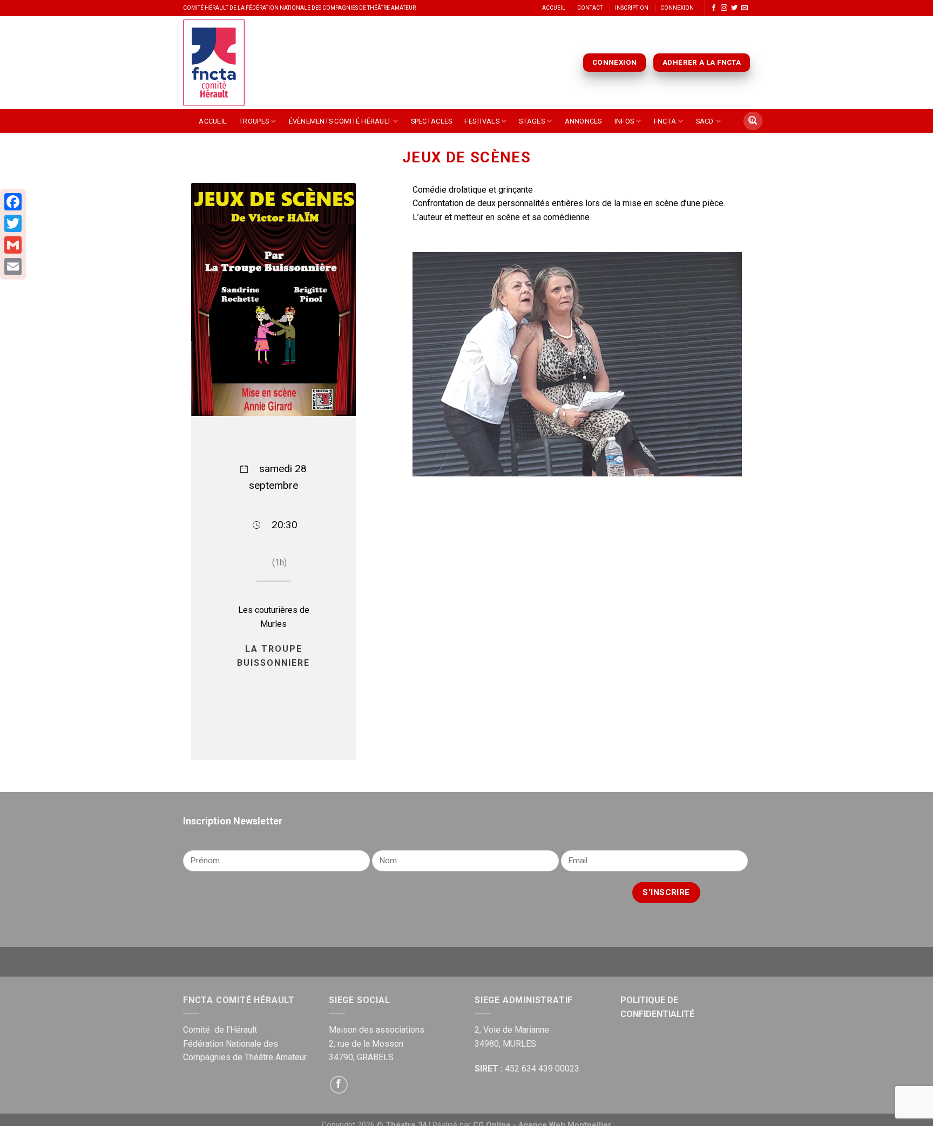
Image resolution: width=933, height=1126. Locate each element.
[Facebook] (13, 202)
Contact (590, 8)
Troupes (254, 121)
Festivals (481, 121)
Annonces (583, 121)
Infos (624, 121)
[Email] (13, 266)
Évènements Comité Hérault (340, 121)
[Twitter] (13, 223)
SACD (705, 121)
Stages (532, 121)
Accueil (553, 8)
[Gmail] (13, 245)
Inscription (631, 8)
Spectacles (431, 121)
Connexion (677, 8)
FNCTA (665, 121)
